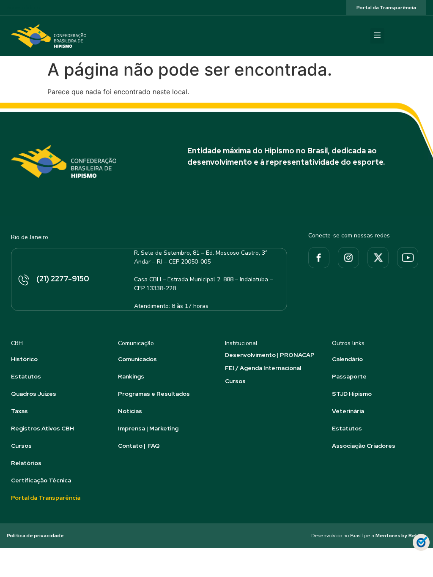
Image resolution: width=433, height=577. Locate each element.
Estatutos (26, 376)
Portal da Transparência (45, 497)
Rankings (131, 376)
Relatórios (26, 463)
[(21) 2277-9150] (23, 280)
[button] (377, 36)
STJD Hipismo (352, 393)
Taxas (19, 411)
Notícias (130, 411)
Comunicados (137, 359)
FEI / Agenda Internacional (263, 368)
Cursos (21, 445)
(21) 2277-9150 (62, 278)
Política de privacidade (35, 535)
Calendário (347, 359)
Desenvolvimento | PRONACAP (270, 355)
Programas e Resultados (154, 393)
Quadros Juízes (33, 393)
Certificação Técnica (41, 480)
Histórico (24, 359)
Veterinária (348, 411)
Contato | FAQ (139, 445)
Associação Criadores (363, 445)
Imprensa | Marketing (148, 428)
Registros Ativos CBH (42, 428)
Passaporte (349, 376)
